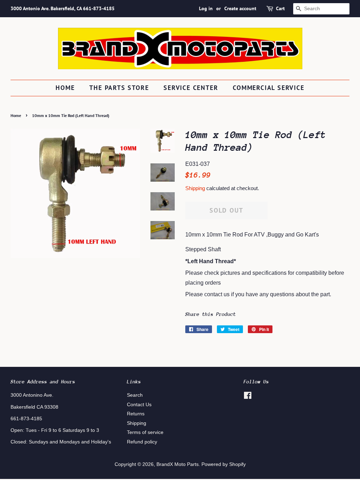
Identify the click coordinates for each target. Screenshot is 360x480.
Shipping (195, 188)
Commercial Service (268, 88)
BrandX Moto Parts (177, 464)
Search (135, 395)
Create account (240, 8)
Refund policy (142, 442)
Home (65, 88)
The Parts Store (119, 88)
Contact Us (139, 404)
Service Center (190, 88)
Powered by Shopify (223, 464)
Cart (280, 8)
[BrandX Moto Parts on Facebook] (248, 397)
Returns (135, 413)
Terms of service (145, 432)
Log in (206, 8)
